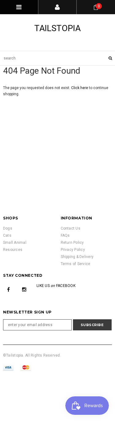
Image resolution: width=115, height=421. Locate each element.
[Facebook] (8, 289)
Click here (80, 88)
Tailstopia (57, 28)
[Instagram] (24, 289)
